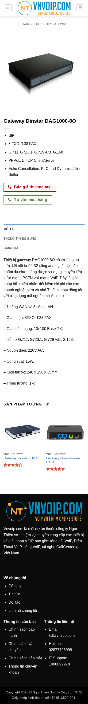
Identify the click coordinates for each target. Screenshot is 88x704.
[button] (7, 8)
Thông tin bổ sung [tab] (20, 238)
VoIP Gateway (55, 24)
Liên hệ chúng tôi (22, 611)
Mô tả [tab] (9, 229)
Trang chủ (30, 24)
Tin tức (14, 594)
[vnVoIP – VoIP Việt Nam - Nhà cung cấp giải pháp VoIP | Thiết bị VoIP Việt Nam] (44, 8)
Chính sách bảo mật (25, 658)
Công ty (14, 586)
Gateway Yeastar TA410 (21, 458)
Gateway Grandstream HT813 (63, 460)
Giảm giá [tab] (11, 248)
